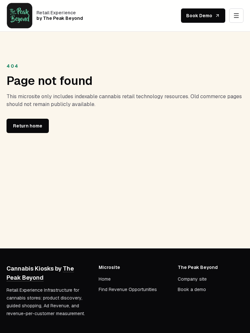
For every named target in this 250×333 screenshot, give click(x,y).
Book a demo (192, 289)
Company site (192, 279)
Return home (27, 126)
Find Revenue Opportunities (128, 289)
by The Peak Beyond (59, 18)
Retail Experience (56, 13)
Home (105, 279)
